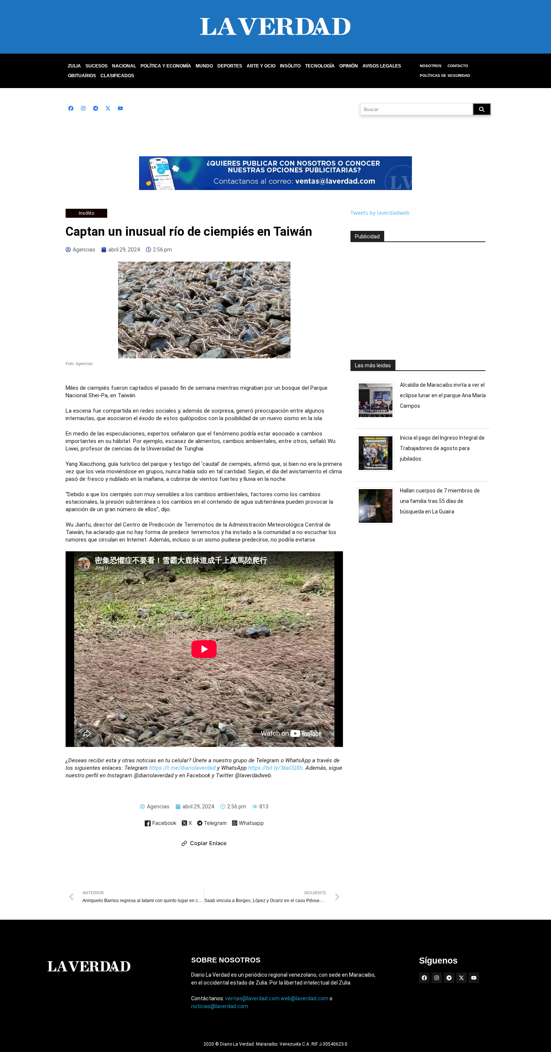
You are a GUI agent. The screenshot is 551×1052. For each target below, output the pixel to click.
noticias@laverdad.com (219, 1006)
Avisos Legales (381, 66)
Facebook (164, 823)
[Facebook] (71, 108)
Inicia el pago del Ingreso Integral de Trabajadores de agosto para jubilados (442, 448)
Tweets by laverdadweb (380, 212)
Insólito (290, 66)
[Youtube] (120, 108)
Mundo (204, 66)
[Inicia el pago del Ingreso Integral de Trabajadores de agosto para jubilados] (378, 471)
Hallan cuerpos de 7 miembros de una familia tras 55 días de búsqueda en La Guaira (440, 501)
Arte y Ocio (261, 66)
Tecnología (320, 66)
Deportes (229, 66)
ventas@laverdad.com (252, 998)
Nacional (124, 66)
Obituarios (82, 75)
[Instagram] (83, 108)
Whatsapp (250, 823)
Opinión (348, 66)
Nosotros (431, 66)
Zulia (74, 66)
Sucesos (96, 66)
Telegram (214, 823)
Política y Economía (166, 66)
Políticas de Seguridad (445, 75)
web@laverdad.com (304, 998)
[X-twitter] (108, 108)
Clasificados (117, 75)
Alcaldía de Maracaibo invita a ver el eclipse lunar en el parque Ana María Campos (443, 395)
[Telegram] (95, 108)
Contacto (458, 66)
